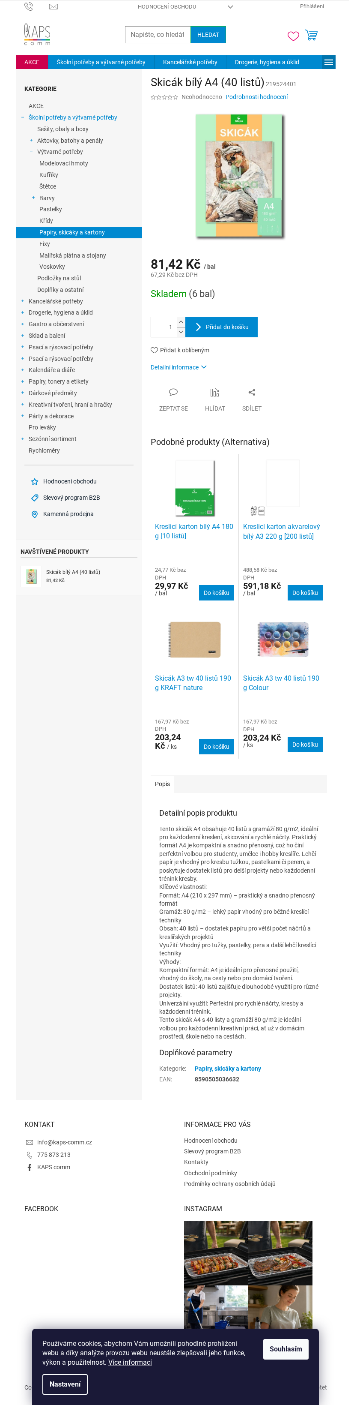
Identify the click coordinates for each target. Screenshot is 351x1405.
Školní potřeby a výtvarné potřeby (73, 117)
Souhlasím (286, 1349)
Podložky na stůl (59, 278)
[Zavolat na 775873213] (37, 6)
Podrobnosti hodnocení (257, 96)
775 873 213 (54, 1154)
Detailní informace (175, 367)
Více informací (130, 1362)
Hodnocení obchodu (167, 6)
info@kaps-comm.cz (64, 1142)
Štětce (47, 186)
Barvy (47, 198)
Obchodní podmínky (210, 1173)
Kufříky (48, 174)
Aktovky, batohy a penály (70, 140)
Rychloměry (44, 450)
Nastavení (65, 1384)
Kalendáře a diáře (52, 369)
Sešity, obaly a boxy (63, 129)
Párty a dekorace (51, 416)
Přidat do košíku (227, 327)
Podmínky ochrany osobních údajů (230, 1183)
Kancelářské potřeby (56, 301)
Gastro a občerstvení (56, 324)
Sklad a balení (47, 335)
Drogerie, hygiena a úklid (61, 312)
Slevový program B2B (212, 1151)
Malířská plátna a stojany (72, 255)
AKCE (36, 105)
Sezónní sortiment (53, 438)
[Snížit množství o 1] (181, 332)
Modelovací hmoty (63, 163)
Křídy (46, 220)
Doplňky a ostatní (60, 289)
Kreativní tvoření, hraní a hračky (70, 404)
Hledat (208, 34)
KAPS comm (53, 1167)
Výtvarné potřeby (60, 151)
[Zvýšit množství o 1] (181, 322)
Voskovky (52, 266)
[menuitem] (32, 62)
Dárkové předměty (53, 393)
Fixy (44, 243)
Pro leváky (42, 427)
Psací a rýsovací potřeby (61, 347)
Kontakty (196, 1162)
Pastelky (50, 209)
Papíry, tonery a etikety (59, 381)
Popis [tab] (162, 784)
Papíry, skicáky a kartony (72, 232)
